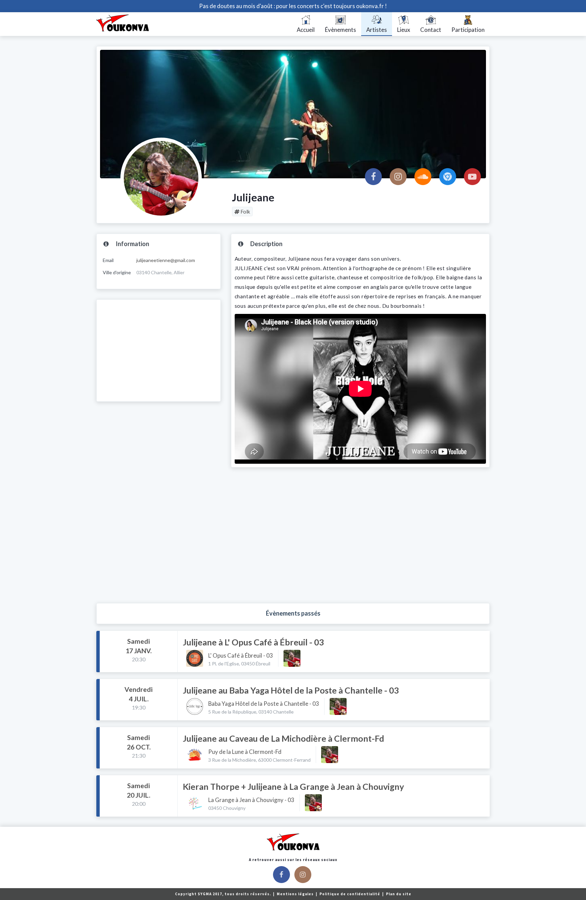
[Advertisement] (158, 350)
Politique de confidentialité (350, 894)
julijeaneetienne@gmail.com (165, 260)
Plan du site (398, 894)
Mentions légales (296, 894)
